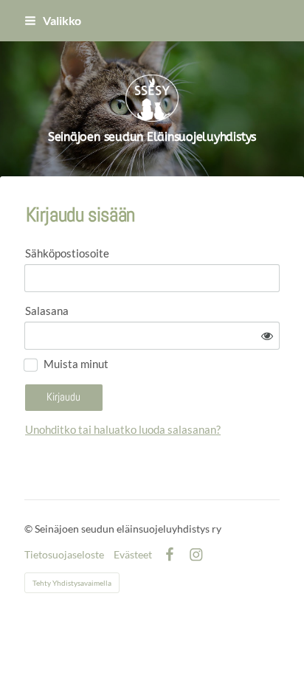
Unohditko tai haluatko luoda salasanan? (123, 429)
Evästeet (133, 555)
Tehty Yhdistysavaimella (71, 582)
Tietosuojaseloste (64, 555)
